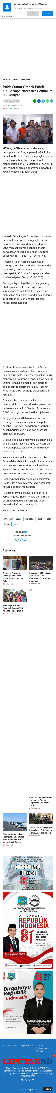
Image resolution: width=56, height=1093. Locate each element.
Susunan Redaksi (10, 1046)
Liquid (18, 519)
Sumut (7, 524)
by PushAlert (8, 16)
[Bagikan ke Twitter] (43, 101)
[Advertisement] (28, 47)
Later (33, 13)
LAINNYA (47, 1089)
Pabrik (39, 519)
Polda (48, 519)
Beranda (6, 79)
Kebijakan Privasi (27, 1046)
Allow (47, 13)
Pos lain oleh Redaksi (23, 535)
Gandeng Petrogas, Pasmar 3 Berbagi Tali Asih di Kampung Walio (13, 608)
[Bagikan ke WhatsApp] (47, 101)
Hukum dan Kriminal (21, 79)
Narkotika (29, 519)
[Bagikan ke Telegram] (51, 101)
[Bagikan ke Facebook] (39, 101)
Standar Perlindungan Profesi (42, 1048)
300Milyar (8, 519)
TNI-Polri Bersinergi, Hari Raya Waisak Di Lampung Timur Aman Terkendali (41, 830)
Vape (16, 524)
